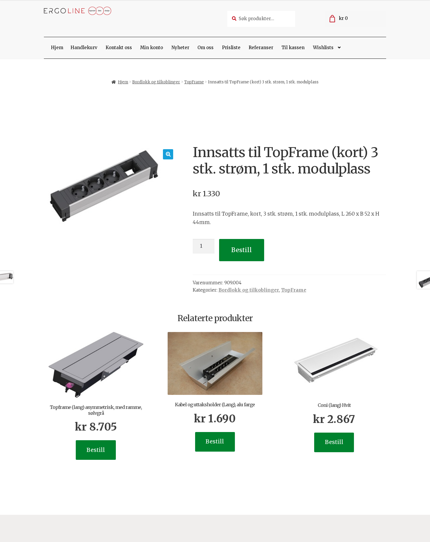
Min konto (151, 47)
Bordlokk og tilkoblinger (156, 82)
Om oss (205, 47)
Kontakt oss (119, 47)
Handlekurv (83, 47)
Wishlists (323, 47)
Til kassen (293, 47)
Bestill (241, 250)
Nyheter (180, 47)
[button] (168, 154)
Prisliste (231, 47)
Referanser (261, 47)
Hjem (57, 47)
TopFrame (194, 82)
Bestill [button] (96, 450)
